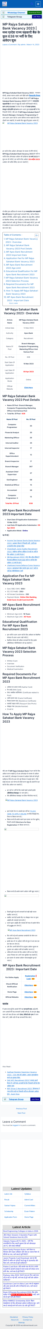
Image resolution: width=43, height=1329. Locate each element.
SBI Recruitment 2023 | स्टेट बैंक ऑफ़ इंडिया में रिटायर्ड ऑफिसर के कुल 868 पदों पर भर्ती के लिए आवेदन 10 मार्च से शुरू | (23, 560)
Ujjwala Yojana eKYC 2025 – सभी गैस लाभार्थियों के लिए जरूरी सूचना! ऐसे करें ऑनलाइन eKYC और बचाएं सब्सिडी (19, 1243)
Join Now (37, 17)
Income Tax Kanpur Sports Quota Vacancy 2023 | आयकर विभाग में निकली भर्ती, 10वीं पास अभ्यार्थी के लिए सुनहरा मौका (23, 543)
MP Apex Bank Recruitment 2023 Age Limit (19, 266)
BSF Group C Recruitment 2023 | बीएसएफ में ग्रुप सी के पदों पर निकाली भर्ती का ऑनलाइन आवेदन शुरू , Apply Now (23, 1091)
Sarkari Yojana (9, 1205)
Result (6, 1200)
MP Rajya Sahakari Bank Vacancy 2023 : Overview (22, 240)
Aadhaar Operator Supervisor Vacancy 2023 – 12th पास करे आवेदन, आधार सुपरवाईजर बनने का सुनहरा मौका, (22, 1075)
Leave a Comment (10, 45)
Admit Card (28, 1200)
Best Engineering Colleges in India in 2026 (20, 1231)
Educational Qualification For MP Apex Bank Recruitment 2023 (21, 273)
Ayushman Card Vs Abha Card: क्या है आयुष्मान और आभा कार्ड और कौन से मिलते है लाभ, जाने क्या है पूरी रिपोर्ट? (21, 1286)
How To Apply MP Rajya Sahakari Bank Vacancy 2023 (22, 292)
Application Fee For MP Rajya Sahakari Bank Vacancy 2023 (20, 260)
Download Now (35, 13)
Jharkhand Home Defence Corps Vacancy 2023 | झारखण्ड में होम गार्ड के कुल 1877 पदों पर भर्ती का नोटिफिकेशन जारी (23, 568)
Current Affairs (29, 1205)
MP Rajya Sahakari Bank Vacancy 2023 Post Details (19, 247)
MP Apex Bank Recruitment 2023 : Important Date (20, 298)
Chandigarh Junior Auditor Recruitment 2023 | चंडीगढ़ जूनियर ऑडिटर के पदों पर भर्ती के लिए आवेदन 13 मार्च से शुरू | (22, 551)
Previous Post (21, 1109)
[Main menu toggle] (38, 4)
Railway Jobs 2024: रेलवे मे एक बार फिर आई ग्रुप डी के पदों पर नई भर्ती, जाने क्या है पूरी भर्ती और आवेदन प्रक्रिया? (21, 1277)
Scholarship (8, 1211)
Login (28, 979)
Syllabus (27, 1194)
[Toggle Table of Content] (35, 235)
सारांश (16, 303)
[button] (32, 4)
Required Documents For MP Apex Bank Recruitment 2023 (20, 286)
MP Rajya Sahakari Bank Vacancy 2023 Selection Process (22, 279)
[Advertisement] (21, 1312)
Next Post (21, 1113)
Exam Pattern (29, 1211)
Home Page (28, 1217)
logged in (16, 1125)
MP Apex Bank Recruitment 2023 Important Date (19, 253)
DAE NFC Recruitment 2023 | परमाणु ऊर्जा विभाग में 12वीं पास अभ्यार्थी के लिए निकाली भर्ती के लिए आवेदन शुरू (23, 1083)
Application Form (10, 1217)
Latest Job (8, 1194)
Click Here (29, 985)
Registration (30, 976)
